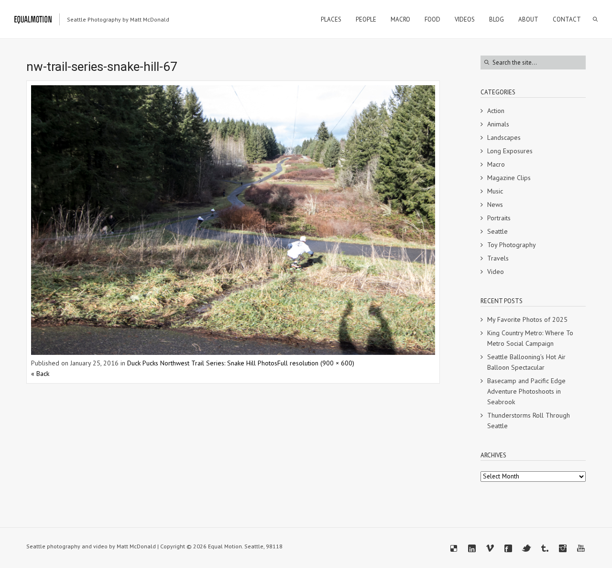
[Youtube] (581, 548)
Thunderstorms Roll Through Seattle (528, 420)
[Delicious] (454, 548)
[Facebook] (508, 548)
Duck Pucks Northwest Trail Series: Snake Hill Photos (202, 363)
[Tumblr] (544, 548)
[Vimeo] (490, 548)
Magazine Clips (509, 177)
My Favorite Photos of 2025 (527, 319)
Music (495, 191)
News (495, 204)
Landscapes (504, 137)
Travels (498, 258)
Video (495, 271)
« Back (40, 373)
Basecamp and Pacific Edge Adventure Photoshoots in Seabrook (526, 391)
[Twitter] (526, 548)
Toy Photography (511, 244)
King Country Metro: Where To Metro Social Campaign (530, 338)
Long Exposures (510, 151)
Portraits (499, 218)
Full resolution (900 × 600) (315, 363)
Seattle (497, 231)
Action (495, 110)
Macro (496, 164)
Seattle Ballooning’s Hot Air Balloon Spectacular (526, 362)
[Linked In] (472, 548)
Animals (498, 124)
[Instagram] (563, 548)
